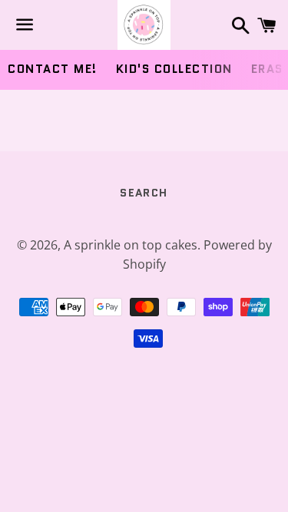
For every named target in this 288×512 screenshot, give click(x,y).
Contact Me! (53, 69)
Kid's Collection (174, 69)
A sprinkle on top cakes (130, 244)
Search (143, 192)
